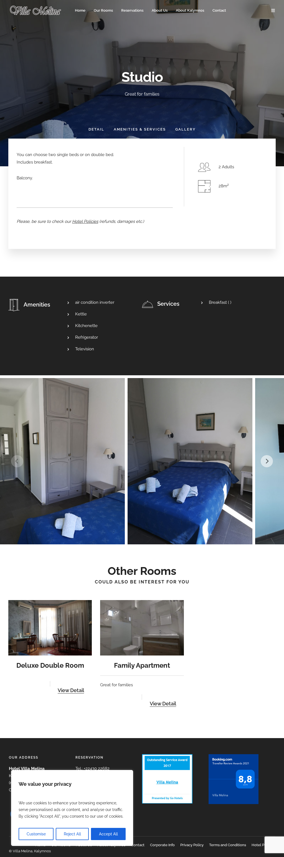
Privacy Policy (192, 845)
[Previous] (17, 461)
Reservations (132, 10)
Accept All (108, 834)
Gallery (185, 129)
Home (80, 10)
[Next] (267, 461)
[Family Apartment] (142, 628)
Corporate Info (162, 845)
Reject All (72, 834)
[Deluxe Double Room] (50, 628)
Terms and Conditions (227, 845)
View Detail (71, 690)
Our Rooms (103, 10)
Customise (36, 834)
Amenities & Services (140, 129)
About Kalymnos (190, 10)
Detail (96, 129)
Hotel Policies (263, 845)
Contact (219, 10)
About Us (160, 10)
